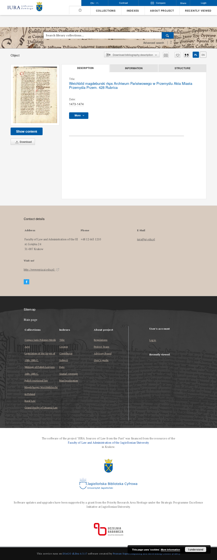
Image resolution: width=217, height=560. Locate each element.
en (203, 54)
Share (183, 3)
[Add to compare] (166, 55)
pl (97, 3)
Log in (152, 340)
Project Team (101, 346)
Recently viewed (198, 10)
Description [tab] (85, 68)
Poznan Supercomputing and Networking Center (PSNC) (146, 553)
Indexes (133, 10)
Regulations (100, 339)
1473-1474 (76, 104)
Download (25, 142)
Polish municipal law (36, 380)
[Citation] (186, 55)
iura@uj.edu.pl (146, 239)
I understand (195, 549)
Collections (106, 10)
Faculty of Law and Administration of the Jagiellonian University (108, 442)
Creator (63, 346)
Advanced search (153, 43)
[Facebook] (26, 282)
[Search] (168, 35)
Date (62, 367)
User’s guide (101, 360)
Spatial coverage (68, 373)
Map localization (68, 380)
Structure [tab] (183, 68)
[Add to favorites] (177, 55)
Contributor (65, 353)
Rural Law (30, 400)
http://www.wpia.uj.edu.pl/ (39, 269)
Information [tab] (134, 68)
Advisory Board (102, 353)
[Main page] (79, 10)
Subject (63, 360)
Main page (31, 320)
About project (162, 10)
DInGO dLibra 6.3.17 (75, 553)
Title (62, 339)
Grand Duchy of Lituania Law (41, 407)
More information (170, 549)
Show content (26, 131)
